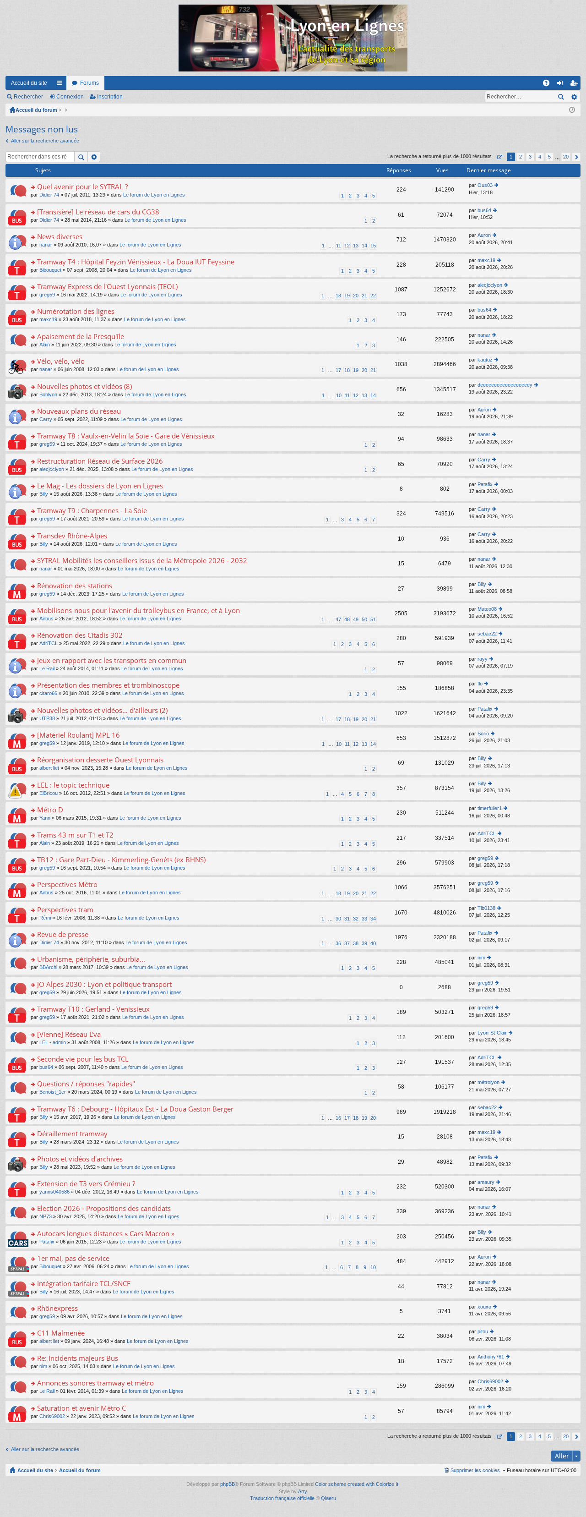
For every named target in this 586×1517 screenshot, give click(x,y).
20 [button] (566, 156)
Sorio (483, 733)
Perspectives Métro (67, 884)
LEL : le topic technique (73, 785)
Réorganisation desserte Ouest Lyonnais (100, 760)
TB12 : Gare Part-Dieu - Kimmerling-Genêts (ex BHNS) (121, 859)
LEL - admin (52, 1042)
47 (338, 619)
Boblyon (48, 394)
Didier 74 (49, 194)
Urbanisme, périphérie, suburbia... (91, 959)
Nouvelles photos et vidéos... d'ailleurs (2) (102, 710)
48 (347, 619)
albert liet (49, 768)
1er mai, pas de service (73, 1258)
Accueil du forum (36, 110)
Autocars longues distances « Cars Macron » (105, 1233)
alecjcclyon (489, 285)
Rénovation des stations (74, 585)
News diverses (59, 236)
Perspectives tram (65, 909)
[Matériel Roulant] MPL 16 (78, 735)
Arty (302, 1491)
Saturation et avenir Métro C (81, 1408)
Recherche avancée (574, 96)
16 (338, 1118)
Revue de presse (62, 934)
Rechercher (28, 96)
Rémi (45, 917)
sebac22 (487, 633)
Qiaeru (328, 1498)
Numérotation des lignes (75, 311)
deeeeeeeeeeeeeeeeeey (504, 385)
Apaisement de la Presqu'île (80, 336)
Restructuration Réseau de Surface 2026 (100, 461)
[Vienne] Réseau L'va (69, 1034)
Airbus (46, 618)
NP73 (45, 1216)
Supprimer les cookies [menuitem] (475, 1470)
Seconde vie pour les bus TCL (83, 1059)
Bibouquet (50, 270)
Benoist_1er (52, 1092)
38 (355, 943)
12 (347, 245)
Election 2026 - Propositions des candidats (104, 1208)
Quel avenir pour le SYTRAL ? (82, 186)
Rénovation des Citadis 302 (80, 635)
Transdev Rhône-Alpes (72, 535)
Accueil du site (29, 83)
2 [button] (520, 156)
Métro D (50, 809)
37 (347, 943)
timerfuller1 (489, 808)
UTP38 (47, 718)
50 (364, 619)
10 (339, 395)
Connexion (70, 96)
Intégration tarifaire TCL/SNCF (83, 1283)
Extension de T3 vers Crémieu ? (86, 1183)
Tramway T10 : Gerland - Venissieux (93, 1009)
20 (355, 295)
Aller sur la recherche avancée (45, 140)
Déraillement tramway (72, 1133)
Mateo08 (487, 609)
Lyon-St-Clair (492, 1032)
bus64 (484, 210)
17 (338, 370)
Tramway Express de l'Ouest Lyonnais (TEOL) (107, 286)
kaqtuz (485, 359)
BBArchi (48, 967)
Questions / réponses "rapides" (86, 1083)
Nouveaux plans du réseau (79, 411)
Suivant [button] (576, 157)
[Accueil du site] (293, 38)
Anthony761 (490, 1356)
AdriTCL (48, 643)
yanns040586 (54, 1191)
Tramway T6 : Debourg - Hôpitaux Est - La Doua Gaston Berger (135, 1109)
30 (338, 918)
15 (373, 245)
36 (338, 943)
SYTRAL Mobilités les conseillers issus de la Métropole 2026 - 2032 (142, 560)
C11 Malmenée (61, 1333)
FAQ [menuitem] (549, 85)
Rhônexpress (57, 1308)
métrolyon (488, 1082)
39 (364, 943)
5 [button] (549, 156)
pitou (482, 1331)
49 (355, 619)
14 (364, 245)
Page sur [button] (499, 157)
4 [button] (539, 156)
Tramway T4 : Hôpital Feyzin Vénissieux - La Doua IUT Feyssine (135, 261)
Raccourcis (61, 85)
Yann (44, 818)
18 (338, 295)
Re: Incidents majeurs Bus (77, 1358)
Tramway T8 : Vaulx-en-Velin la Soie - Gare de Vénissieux (126, 436)
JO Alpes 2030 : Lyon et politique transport (104, 984)
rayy (482, 659)
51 (373, 619)
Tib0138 (486, 908)
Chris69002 (490, 1381)
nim (481, 957)
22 (373, 295)
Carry (45, 419)
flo (480, 683)
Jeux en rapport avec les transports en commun (111, 660)
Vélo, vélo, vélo (61, 361)
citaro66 (48, 693)
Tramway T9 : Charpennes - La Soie (92, 510)
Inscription (110, 96)
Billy (43, 494)
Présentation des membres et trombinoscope (108, 685)
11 (338, 245)
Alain (44, 344)
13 (355, 245)
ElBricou (48, 793)
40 (373, 943)
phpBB (227, 1484)
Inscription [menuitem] (575, 85)
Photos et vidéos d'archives (80, 1159)
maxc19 (486, 260)
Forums (89, 83)
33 (364, 918)
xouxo (484, 1306)
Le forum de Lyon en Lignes (154, 194)
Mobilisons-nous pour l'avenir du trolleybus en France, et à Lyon (138, 610)
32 (355, 918)
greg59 (47, 294)
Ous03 (485, 185)
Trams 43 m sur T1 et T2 (75, 835)
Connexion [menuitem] (562, 85)
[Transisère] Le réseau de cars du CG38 (98, 212)
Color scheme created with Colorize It (356, 1484)
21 (364, 295)
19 (347, 295)
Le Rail (46, 668)
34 (373, 918)
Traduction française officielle (282, 1498)
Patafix (485, 484)
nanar (45, 244)
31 (347, 918)
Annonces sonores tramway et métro (95, 1383)
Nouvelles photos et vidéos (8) (84, 386)
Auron (484, 235)
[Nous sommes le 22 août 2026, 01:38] (572, 110)
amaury (485, 1182)
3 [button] (530, 156)
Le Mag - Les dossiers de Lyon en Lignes (100, 486)
